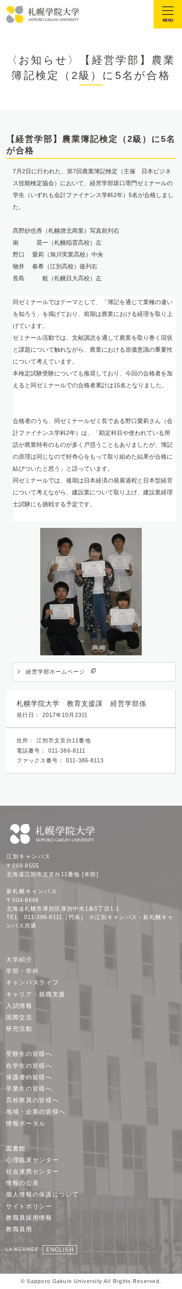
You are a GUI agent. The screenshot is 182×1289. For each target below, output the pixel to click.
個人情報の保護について (42, 1194)
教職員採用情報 (29, 1217)
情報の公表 (22, 1182)
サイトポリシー (29, 1206)
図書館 (16, 1148)
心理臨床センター (32, 1159)
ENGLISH (59, 1250)
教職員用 (19, 1229)
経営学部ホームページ (55, 671)
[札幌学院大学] (43, 14)
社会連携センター (32, 1171)
